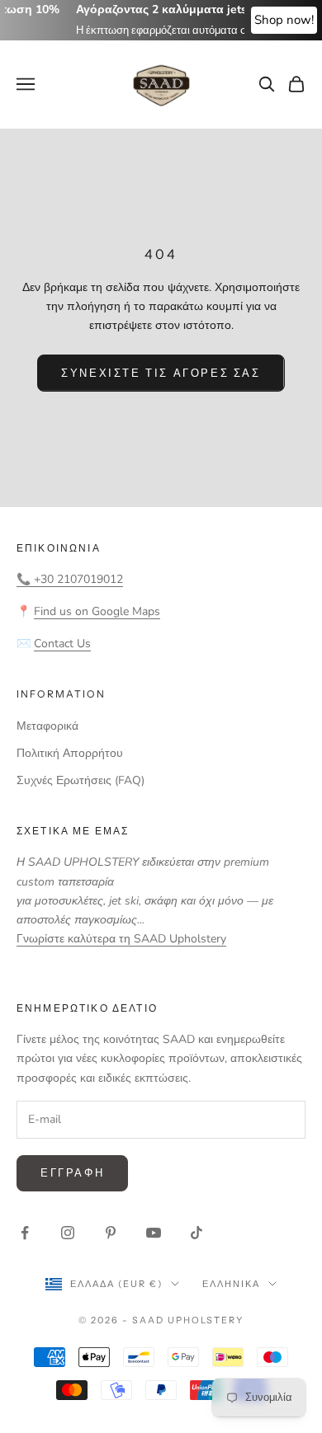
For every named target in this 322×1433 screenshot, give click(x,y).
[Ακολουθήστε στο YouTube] (153, 1232)
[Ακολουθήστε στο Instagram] (67, 1232)
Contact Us (62, 643)
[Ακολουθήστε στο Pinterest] (110, 1232)
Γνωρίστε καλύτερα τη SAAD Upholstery (121, 939)
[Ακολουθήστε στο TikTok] (196, 1232)
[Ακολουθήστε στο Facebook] (25, 1232)
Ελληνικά (231, 1284)
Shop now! (284, 20)
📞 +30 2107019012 (70, 579)
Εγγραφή (72, 1172)
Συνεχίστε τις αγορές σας (160, 372)
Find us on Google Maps (97, 611)
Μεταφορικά (47, 726)
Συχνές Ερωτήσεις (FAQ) (80, 780)
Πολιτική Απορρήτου (70, 753)
